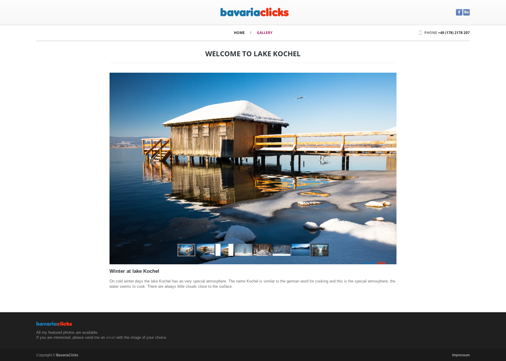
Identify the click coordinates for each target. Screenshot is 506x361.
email (110, 337)
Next (385, 168)
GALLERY (264, 32)
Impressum (461, 355)
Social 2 (459, 12)
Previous (121, 168)
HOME (239, 32)
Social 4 (466, 12)
